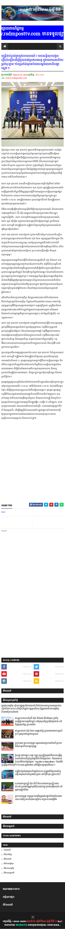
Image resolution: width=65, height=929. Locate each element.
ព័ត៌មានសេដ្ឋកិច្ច (9, 868)
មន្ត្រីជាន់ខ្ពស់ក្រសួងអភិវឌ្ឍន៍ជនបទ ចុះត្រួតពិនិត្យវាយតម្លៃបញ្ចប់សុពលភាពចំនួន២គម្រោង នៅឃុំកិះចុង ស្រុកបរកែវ (38, 773)
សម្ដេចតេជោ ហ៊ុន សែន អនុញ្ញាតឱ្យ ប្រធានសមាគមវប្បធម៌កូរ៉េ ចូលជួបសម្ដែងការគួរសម (38, 732)
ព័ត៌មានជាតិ (39, 75)
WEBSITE (21, 925)
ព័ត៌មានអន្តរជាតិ (9, 872)
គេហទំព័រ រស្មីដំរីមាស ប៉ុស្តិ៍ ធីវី (40, 921)
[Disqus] (32, 616)
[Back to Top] (32, 917)
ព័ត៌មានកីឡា (8, 854)
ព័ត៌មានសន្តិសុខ (9, 863)
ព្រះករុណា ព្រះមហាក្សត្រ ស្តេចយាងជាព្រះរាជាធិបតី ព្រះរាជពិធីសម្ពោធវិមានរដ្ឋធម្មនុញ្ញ (38, 744)
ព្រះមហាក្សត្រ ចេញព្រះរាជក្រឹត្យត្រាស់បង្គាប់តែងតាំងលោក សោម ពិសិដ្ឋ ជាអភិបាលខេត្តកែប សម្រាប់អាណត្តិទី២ (38, 797)
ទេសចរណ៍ (7, 850)
